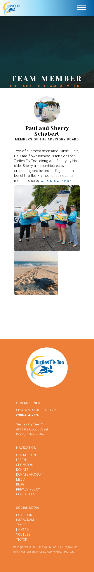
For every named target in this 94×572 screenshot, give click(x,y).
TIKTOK (21, 539)
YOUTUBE (23, 534)
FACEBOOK (24, 515)
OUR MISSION (26, 455)
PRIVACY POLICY (28, 489)
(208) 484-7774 (27, 415)
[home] (12, 8)
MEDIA (20, 479)
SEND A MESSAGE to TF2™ (36, 410)
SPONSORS (24, 465)
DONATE (22, 469)
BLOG (20, 484)
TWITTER (23, 525)
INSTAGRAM (25, 520)
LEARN (21, 460)
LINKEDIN (23, 529)
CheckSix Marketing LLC (56, 551)
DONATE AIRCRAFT (30, 474)
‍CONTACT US (25, 494)
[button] (82, 8)
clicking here (56, 180)
